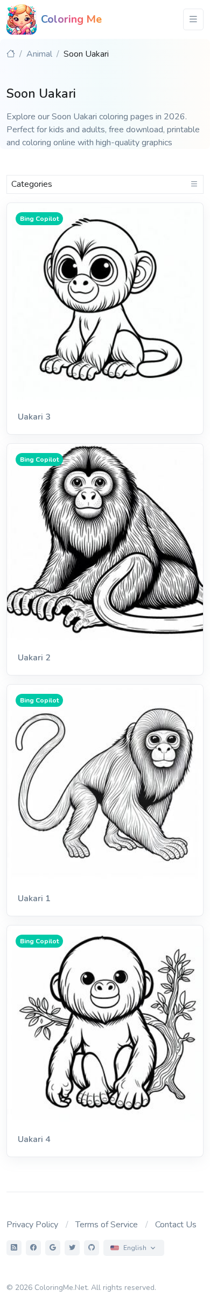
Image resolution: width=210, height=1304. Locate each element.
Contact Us (176, 1225)
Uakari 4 (34, 1139)
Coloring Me (71, 19)
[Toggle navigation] (193, 19)
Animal (39, 54)
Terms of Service (106, 1225)
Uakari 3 (34, 417)
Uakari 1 (34, 898)
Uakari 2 (34, 658)
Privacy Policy (32, 1225)
